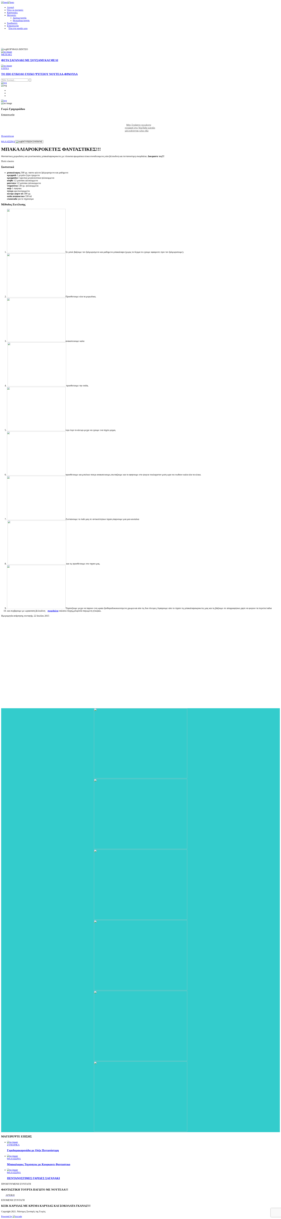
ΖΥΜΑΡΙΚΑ (13, 1145)
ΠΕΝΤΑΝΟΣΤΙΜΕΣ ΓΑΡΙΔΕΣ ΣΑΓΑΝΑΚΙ (33, 1178)
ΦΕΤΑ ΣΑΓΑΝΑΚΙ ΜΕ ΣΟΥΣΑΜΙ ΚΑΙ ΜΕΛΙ (29, 60)
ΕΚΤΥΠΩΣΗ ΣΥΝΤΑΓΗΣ (32, 142)
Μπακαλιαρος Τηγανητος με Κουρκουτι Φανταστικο (38, 1164)
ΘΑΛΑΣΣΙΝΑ (8, 141)
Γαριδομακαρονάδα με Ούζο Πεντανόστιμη (33, 1150)
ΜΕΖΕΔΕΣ (6, 54)
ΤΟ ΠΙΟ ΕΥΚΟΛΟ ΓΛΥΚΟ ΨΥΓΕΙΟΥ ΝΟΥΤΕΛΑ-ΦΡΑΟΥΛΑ (39, 74)
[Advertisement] (23, 664)
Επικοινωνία (7, 114)
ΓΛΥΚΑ (5, 68)
